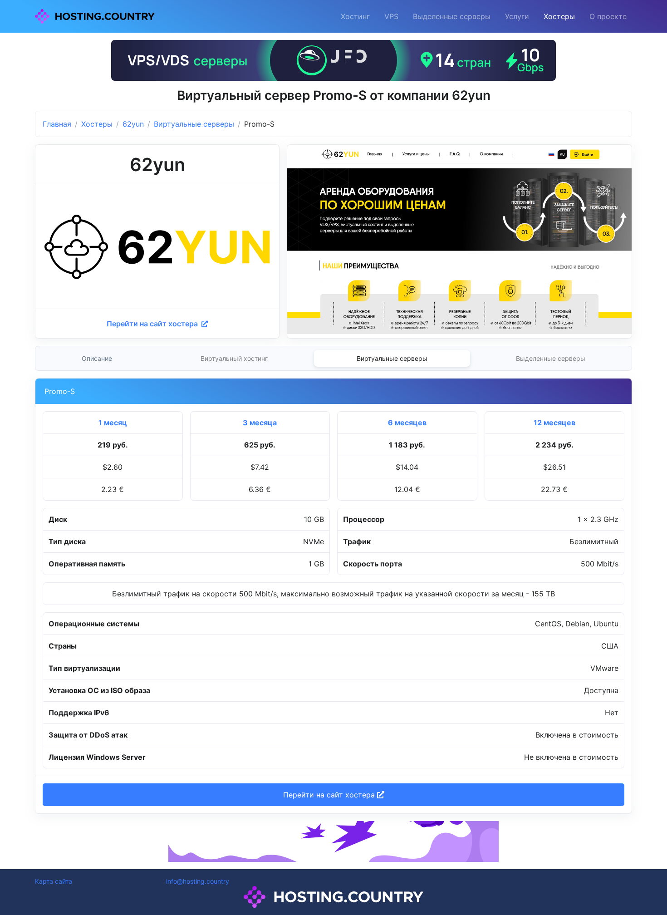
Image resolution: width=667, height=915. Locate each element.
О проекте (608, 16)
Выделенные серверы (451, 16)
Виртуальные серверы (194, 123)
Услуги (517, 16)
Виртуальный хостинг (234, 358)
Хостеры (559, 16)
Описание (97, 358)
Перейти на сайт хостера (153, 323)
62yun (133, 123)
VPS (391, 16)
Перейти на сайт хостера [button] (330, 794)
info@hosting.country (197, 881)
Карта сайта (53, 881)
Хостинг (355, 16)
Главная (57, 123)
